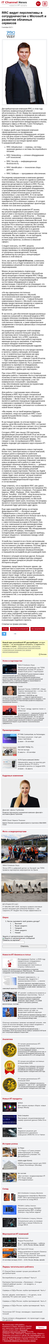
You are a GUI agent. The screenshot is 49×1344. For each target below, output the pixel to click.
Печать (5, 629)
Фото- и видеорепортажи (14, 831)
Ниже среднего (21, 930)
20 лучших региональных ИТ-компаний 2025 (29, 1045)
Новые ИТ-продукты (12, 1099)
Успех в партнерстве (12, 661)
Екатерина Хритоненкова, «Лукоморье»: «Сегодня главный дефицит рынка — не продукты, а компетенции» (22, 1284)
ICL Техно (21, 706)
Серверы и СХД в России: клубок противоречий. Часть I (24, 1290)
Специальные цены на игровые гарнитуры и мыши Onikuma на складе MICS (30, 1223)
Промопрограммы (11, 730)
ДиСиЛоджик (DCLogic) (10, 904)
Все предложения (38, 629)
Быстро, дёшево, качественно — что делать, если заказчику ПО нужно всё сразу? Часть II (21, 1296)
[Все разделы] (44, 5)
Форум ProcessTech (25, 1241)
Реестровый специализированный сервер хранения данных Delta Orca (32, 1119)
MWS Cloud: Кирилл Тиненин (13, 820)
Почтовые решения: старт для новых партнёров (29, 738)
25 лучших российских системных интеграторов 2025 (31, 1062)
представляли (7, 697)
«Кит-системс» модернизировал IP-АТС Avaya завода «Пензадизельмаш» (32, 1178)
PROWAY (21, 1206)
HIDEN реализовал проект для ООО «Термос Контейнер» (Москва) (32, 1164)
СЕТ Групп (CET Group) (26, 1249)
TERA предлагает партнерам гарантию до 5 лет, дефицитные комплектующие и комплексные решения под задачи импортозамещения (21, 649)
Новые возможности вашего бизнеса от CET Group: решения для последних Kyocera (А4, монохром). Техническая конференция (32, 1254)
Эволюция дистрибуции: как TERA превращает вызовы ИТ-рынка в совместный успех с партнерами (31, 669)
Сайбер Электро (30, 1206)
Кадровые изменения (12, 776)
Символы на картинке (11, 940)
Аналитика (7, 1039)
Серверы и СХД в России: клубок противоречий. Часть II (24, 1301)
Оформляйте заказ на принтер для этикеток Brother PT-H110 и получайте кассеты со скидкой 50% (31, 764)
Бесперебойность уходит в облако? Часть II (19, 1278)
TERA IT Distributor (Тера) (26, 665)
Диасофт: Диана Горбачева (13, 810)
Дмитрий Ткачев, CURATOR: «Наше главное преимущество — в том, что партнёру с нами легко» (32, 691)
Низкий (17, 933)
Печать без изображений (19, 629)
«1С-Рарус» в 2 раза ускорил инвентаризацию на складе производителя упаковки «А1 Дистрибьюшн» (29, 1153)
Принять (41, 1327)
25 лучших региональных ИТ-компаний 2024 (29, 1080)
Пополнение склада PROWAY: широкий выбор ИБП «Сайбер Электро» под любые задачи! (29, 1210)
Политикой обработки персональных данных (14, 1331)
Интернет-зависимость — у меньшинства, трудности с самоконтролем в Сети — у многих (31, 979)
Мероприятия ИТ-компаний (15, 1234)
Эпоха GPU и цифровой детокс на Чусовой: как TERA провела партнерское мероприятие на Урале (23, 869)
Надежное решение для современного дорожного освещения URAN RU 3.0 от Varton (31, 1133)
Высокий (18, 923)
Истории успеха (10, 1144)
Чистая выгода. (24, 750)
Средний (18, 928)
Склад (5, 1189)
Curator (20, 686)
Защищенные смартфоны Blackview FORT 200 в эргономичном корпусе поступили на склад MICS (32, 1197)
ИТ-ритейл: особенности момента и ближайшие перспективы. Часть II (32, 994)
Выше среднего (21, 926)
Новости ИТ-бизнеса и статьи (16, 955)
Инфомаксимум (23, 1238)
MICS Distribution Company (27, 1193)
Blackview (39, 1193)
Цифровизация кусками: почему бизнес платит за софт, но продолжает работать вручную (30, 1010)
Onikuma (39, 1218)
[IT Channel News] (14, 5)
